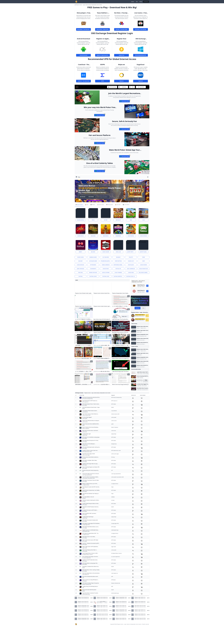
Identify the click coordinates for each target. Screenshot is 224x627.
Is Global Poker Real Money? (87, 516)
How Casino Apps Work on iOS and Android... (91, 573)
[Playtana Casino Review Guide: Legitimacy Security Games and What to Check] (133, 343)
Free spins (80, 272)
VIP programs (93, 264)
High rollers (131, 264)
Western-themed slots (86, 584)
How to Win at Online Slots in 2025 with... (90, 430)
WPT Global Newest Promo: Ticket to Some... (91, 404)
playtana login (105, 276)
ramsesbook (105, 235)
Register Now (121, 39)
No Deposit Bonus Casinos (87, 554)
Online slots (131, 261)
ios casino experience (86, 557)
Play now (147, 315)
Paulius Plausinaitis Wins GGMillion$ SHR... (90, 423)
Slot (137, 1)
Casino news (131, 272)
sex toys (83, 501)
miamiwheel (118, 235)
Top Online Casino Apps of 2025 (88, 453)
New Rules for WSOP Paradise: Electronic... (90, 506)
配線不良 (146, 381)
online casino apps (86, 455)
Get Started (82, 196)
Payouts (141, 373)
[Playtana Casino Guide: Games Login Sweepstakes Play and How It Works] (133, 327)
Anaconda (93, 235)
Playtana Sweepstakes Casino (141, 336)
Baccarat (93, 251)
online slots (84, 431)
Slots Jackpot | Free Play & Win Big (83, 13)
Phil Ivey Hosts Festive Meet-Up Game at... (90, 457)
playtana (80, 276)
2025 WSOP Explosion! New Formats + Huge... (91, 407)
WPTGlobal (84, 581)
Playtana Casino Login (146, 332)
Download (146, 1)
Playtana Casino (143, 328)
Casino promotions (143, 268)
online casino (85, 421)
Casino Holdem (105, 251)
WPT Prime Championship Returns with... (90, 576)
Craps (143, 261)
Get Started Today (124, 101)
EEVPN (102, 64)
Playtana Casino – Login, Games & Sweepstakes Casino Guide (129, 624)
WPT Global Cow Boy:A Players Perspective (90, 583)
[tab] (79, 204)
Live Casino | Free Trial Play (140, 13)
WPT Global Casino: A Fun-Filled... (88, 536)
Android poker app (86, 594)
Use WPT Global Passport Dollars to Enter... (90, 503)
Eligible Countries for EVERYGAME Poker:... (90, 530)
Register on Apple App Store (102, 39)
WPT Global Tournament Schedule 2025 (90, 520)
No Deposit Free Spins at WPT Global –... (90, 510)
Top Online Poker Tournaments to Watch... (90, 477)
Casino (132, 1)
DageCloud (140, 64)
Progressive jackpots (106, 261)
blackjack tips (85, 445)
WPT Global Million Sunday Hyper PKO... (90, 563)
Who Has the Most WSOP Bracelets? (89, 589)
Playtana (138, 328)
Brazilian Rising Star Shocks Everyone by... (90, 470)
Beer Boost (118, 220)
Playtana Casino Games (140, 340)
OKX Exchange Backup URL (141, 39)
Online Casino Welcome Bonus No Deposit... (91, 420)
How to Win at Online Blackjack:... (88, 443)
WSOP (138, 377)
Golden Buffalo (80, 220)
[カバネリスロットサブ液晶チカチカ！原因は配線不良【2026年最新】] (133, 380)
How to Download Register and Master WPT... (91, 467)
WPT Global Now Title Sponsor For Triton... (90, 440)
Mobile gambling (106, 264)
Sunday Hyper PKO (86, 524)
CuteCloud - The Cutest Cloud (83, 64)
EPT (83, 471)
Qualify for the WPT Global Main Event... (90, 559)
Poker (141, 1)
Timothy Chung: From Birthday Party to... (90, 586)
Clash (143, 220)
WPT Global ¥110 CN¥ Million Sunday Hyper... (91, 437)
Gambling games (93, 257)
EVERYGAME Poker (85, 531)
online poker (84, 418)
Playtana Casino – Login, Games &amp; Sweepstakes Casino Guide (89, 4)
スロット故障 (143, 381)
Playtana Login (139, 332)
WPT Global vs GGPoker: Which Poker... (89, 460)
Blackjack (118, 257)
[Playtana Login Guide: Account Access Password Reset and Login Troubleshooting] (133, 331)
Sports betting (118, 261)
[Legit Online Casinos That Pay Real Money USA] (133, 372)
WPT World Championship (87, 398)
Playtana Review (148, 344)
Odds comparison (131, 268)
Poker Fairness (144, 385)
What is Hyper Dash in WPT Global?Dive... (90, 546)
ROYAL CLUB (118, 251)
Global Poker (84, 435)
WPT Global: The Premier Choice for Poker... (90, 480)
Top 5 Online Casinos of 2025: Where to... (90, 414)
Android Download (83, 39)
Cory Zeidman (85, 411)
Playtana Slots (147, 340)
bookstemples (131, 235)
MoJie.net (121, 64)
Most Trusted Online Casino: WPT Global (90, 540)
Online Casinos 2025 (86, 415)
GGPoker (84, 498)
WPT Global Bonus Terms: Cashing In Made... (91, 569)
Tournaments (93, 268)
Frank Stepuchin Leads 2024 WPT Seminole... (91, 486)
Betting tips (118, 268)
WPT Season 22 (85, 401)
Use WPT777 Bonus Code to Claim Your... (90, 450)
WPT (83, 577)
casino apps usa (85, 574)
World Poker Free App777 (93, 188)
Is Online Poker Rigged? (87, 417)
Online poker (106, 268)
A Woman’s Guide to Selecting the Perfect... (90, 500)
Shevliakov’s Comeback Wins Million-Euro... (90, 566)
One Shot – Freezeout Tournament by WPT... (90, 543)
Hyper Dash (84, 547)
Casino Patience (143, 235)
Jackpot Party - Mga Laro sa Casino (131, 251)
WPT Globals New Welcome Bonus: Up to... (90, 526)
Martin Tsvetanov (85, 428)
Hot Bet (105, 220)
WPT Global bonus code (87, 451)
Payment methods (93, 272)
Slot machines (105, 257)
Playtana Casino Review (140, 344)
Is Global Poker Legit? (86, 433)
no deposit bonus (85, 484)
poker (83, 425)
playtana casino (93, 276)
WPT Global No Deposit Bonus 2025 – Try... (90, 533)
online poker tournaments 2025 (88, 478)
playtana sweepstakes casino (119, 276)
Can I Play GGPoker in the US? (88, 496)
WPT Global (84, 405)
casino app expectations (87, 474)
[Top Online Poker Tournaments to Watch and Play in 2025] (133, 388)
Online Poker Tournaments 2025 (142, 389)
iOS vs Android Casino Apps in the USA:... (90, 556)
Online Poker (139, 385)
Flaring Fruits (80, 235)
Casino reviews (143, 264)
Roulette (131, 257)
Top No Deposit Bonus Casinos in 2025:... (90, 553)
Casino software (105, 272)
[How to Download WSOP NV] (133, 376)
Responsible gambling (119, 264)
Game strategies (80, 268)
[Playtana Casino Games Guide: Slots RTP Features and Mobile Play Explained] (133, 339)
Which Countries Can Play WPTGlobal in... (90, 579)
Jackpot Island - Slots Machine (144, 251)
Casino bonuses (80, 264)
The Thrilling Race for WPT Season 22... (90, 400)
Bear (131, 220)
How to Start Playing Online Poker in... (89, 549)
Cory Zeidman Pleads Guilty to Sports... (90, 410)
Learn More (91, 196)
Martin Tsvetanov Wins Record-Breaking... (90, 427)
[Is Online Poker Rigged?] (133, 384)
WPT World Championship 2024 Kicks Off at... (91, 397)
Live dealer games (93, 261)
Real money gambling (144, 272)
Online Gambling (145, 373)
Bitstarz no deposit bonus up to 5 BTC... (90, 483)
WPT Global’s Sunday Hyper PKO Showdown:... (91, 523)
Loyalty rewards (118, 272)
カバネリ (138, 381)
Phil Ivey (84, 458)
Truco (93, 220)
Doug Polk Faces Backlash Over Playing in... (90, 493)
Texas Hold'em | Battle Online (102, 13)
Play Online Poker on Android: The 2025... (90, 593)
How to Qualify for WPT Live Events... (89, 513)
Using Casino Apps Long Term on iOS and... (90, 473)
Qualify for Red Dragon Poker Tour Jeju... (90, 463)
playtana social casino (131, 276)
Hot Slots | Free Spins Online (121, 13)
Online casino (80, 257)
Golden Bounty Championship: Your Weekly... (91, 490)
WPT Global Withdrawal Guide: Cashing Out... (91, 447)
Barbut (80, 251)
